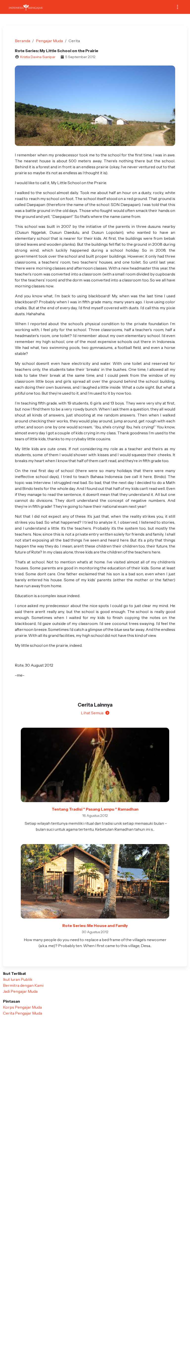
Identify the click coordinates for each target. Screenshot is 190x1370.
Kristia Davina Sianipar (37, 57)
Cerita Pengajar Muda (22, 1013)
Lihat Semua (92, 712)
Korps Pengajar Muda (22, 1007)
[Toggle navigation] (177, 7)
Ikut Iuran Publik (17, 979)
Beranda (22, 40)
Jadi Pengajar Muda (20, 991)
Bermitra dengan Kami (23, 985)
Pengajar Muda (49, 40)
